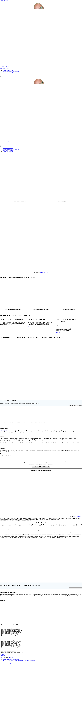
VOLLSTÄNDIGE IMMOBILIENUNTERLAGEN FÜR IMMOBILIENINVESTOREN (20, 660)
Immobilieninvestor (78, 516)
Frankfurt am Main (4, 430)
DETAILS (2, 326)
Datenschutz (2, 655)
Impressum (2, 654)
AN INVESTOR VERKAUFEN (41, 466)
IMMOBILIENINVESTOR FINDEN (20, 201)
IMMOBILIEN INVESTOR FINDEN (75, 588)
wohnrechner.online (44, 272)
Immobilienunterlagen (62, 201)
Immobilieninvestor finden (8, 70)
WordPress (11, 657)
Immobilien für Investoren (7, 661)
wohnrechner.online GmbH (8, 72)
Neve (1, 657)
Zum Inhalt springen (4, 0)
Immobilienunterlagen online (8, 73)
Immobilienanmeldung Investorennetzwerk (11, 71)
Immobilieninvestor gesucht (8, 663)
